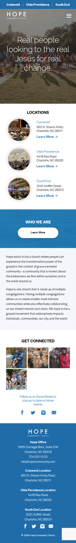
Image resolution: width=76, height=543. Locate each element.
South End (63, 4)
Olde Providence (37, 4)
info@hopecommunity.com (38, 461)
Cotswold (13, 4)
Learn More (45, 136)
